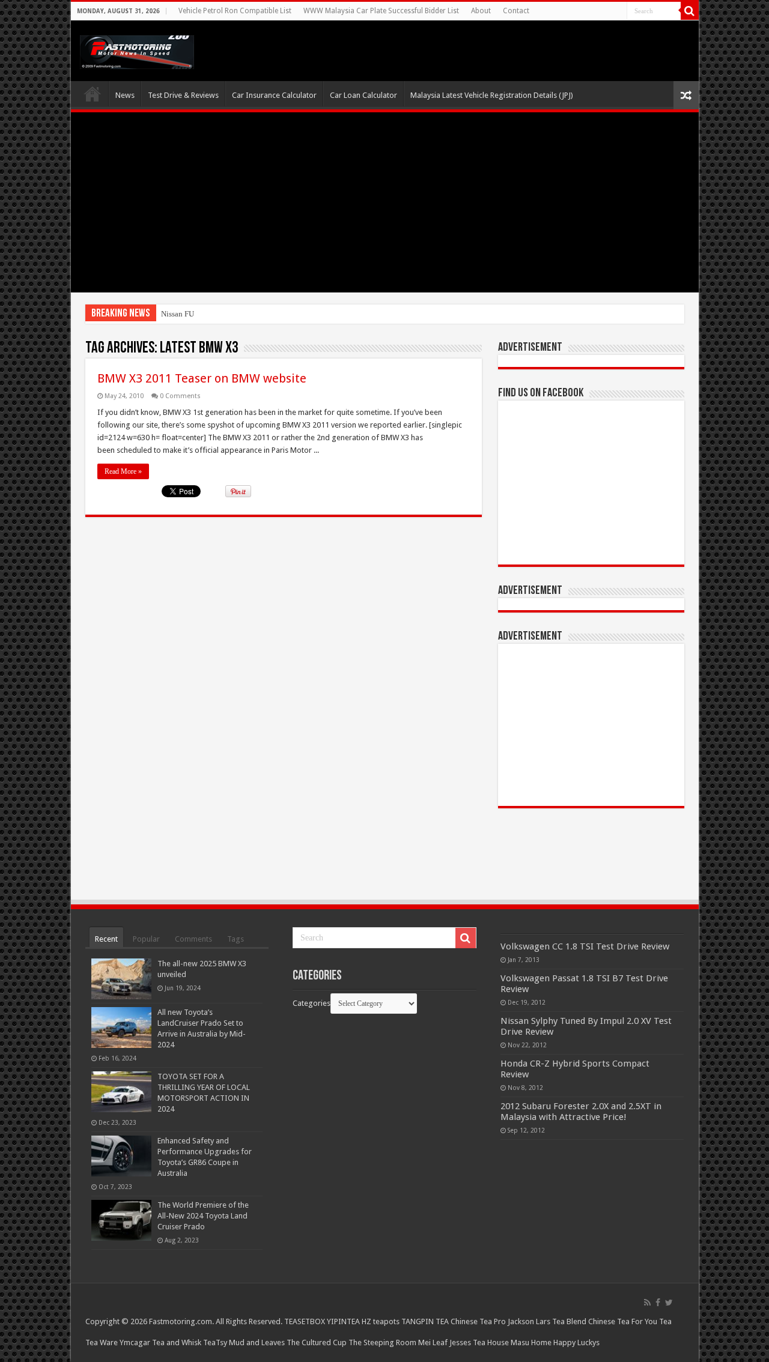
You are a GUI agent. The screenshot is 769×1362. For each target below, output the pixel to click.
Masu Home (531, 1342)
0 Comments (180, 396)
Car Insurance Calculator (274, 95)
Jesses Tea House (479, 1342)
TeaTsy (215, 1342)
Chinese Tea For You (622, 1321)
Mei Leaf (433, 1342)
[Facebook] (657, 1302)
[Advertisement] (385, 202)
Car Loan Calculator (363, 95)
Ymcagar (135, 1342)
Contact (516, 11)
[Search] (690, 11)
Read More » (123, 471)
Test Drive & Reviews (183, 95)
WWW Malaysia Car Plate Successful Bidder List (381, 11)
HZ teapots (381, 1321)
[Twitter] (669, 1302)
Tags (235, 938)
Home (92, 93)
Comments (193, 938)
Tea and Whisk (176, 1342)
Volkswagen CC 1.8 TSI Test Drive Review (584, 946)
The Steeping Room (382, 1342)
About (481, 11)
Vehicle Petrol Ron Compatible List (234, 11)
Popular (146, 938)
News (125, 95)
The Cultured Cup (317, 1342)
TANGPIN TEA (425, 1321)
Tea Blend (569, 1321)
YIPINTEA (343, 1321)
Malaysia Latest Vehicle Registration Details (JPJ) (491, 95)
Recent (106, 938)
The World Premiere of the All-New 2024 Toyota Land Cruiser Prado (203, 1215)
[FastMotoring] (137, 49)
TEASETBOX (304, 1321)
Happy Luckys (576, 1342)
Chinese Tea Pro (478, 1321)
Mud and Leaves (257, 1342)
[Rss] (647, 1302)
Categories (311, 1003)
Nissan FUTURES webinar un (209, 313)
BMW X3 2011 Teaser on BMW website (201, 378)
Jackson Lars (529, 1321)
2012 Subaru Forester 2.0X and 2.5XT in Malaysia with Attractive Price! (580, 1111)
